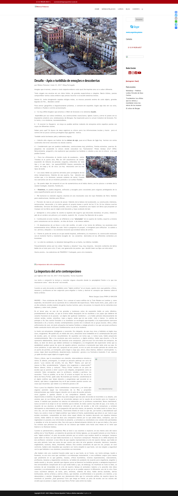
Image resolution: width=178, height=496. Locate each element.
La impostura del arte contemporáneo (57, 271)
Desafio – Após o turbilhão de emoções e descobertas (67, 80)
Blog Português (69, 85)
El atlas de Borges (133, 108)
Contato (135, 9)
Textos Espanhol (77, 276)
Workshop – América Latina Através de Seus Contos (134, 93)
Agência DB (41, 276)
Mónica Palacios (108, 9)
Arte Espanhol (64, 276)
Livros (120, 9)
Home (97, 9)
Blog (128, 9)
